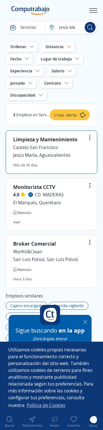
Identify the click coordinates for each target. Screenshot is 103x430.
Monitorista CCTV (34, 187)
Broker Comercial (34, 243)
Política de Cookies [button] (46, 405)
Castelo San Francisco (35, 147)
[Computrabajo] (30, 10)
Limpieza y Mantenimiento (45, 139)
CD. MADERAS (49, 194)
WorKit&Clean (27, 251)
